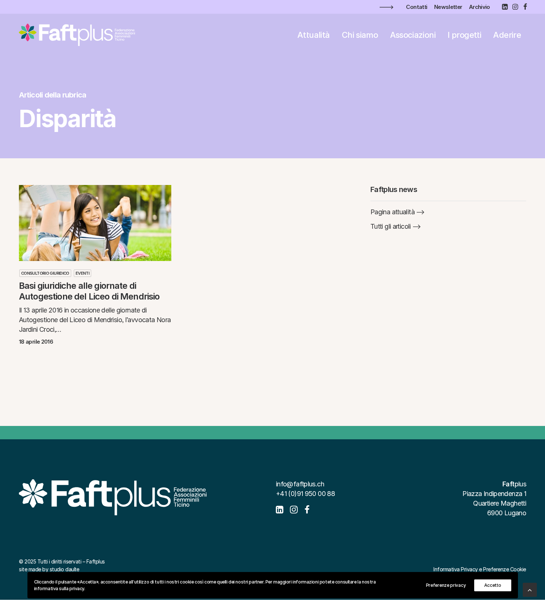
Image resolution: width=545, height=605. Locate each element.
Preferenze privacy (446, 585)
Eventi (82, 273)
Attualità (313, 35)
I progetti (464, 35)
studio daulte (64, 569)
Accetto (492, 585)
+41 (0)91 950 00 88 (305, 493)
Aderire (507, 35)
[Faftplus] (77, 35)
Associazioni (413, 35)
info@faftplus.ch (300, 484)
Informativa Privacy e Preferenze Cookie (479, 569)
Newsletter (448, 6)
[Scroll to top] (530, 589)
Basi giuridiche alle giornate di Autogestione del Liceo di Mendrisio (89, 291)
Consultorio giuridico (45, 273)
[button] (504, 6)
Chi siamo (360, 35)
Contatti (416, 6)
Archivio (479, 6)
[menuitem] (416, 7)
